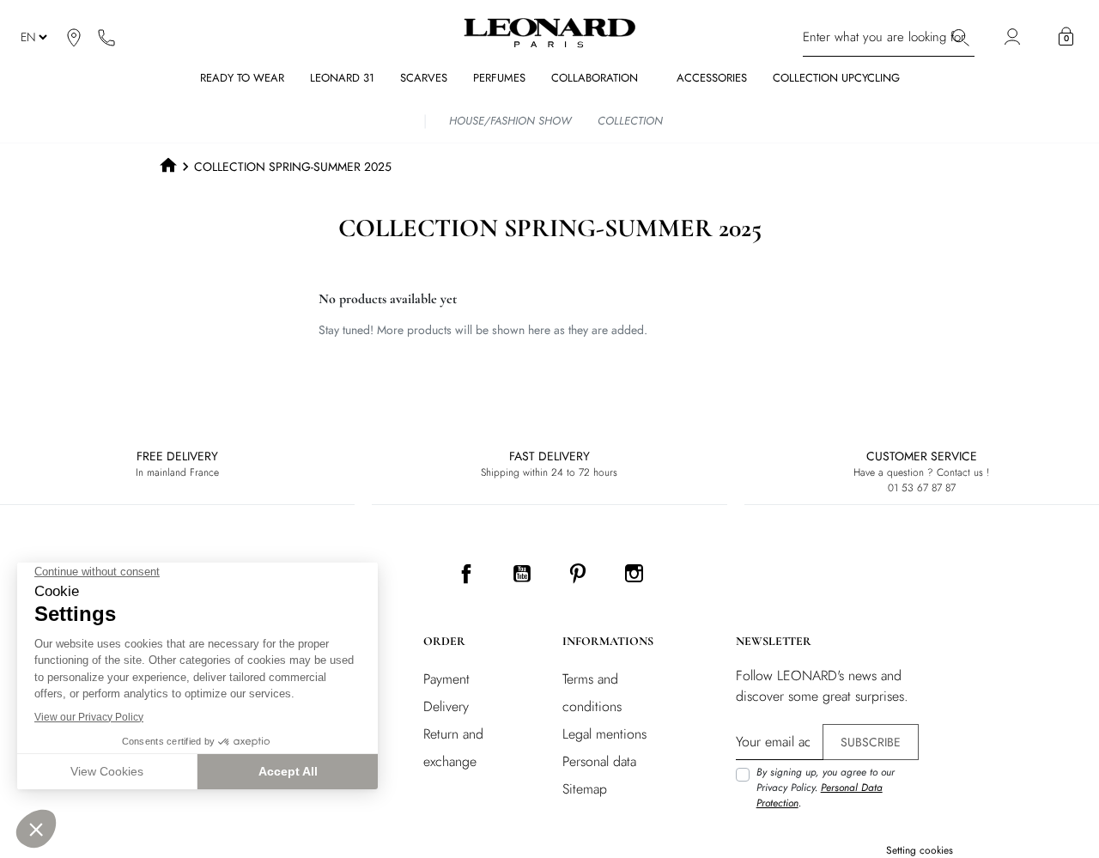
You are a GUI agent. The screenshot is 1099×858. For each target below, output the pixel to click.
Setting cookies (919, 850)
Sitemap (584, 789)
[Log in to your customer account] (1014, 37)
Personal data (599, 761)
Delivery (446, 706)
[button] (1066, 37)
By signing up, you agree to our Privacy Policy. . (825, 787)
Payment (446, 679)
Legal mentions (604, 734)
